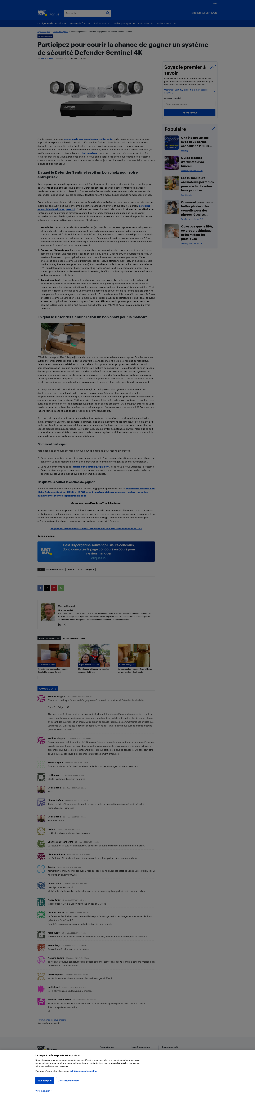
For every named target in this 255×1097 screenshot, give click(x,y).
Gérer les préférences (68, 1080)
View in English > (43, 1090)
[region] (127, 1073)
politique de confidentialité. (83, 1071)
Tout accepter (45, 1080)
